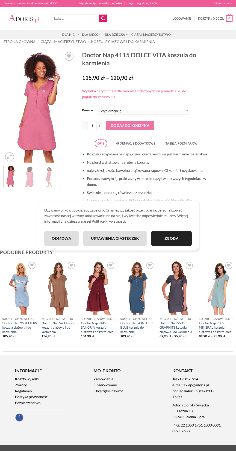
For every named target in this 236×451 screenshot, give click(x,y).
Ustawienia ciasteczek (115, 238)
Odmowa (61, 238)
